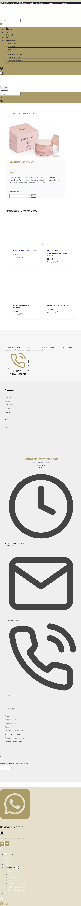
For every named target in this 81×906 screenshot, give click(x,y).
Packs (8, 37)
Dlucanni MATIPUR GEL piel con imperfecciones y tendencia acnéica (58, 253)
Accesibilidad (12, 43)
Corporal (9, 35)
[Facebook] (29, 362)
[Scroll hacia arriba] (2, 844)
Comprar (33, 196)
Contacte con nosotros (14, 742)
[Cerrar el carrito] (2, 833)
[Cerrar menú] (0, 848)
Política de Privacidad (15, 54)
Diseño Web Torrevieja (49, 784)
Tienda (8, 113)
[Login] (40, 69)
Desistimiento (12, 49)
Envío (9, 52)
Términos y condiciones (15, 60)
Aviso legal (11, 46)
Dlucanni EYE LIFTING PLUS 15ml (58, 305)
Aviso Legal (9, 727)
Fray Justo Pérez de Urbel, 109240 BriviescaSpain (41, 465)
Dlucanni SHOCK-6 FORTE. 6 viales (25, 251)
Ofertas (8, 397)
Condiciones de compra (14, 738)
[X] (4, 905)
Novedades (9, 401)
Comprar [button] (16, 257)
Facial (8, 32)
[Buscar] (1, 24)
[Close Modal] (6, 427)
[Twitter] (29, 366)
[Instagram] (29, 370)
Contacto (9, 63)
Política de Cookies (14, 57)
